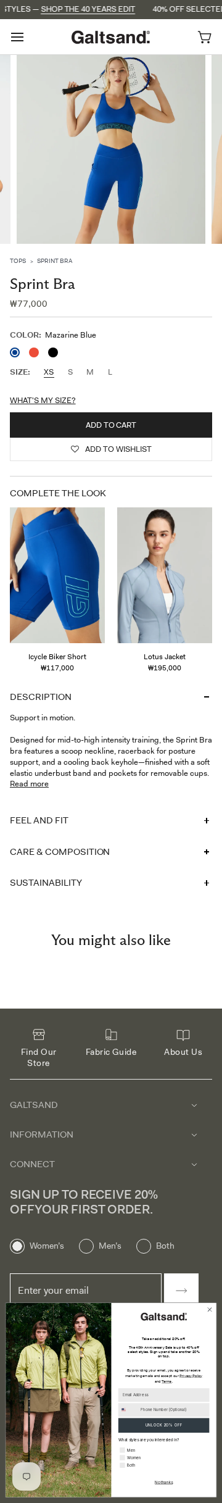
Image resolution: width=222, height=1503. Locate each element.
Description (41, 697)
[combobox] (128, 1410)
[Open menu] (28, 36)
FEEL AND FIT (39, 820)
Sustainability (46, 882)
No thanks (164, 1482)
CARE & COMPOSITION (60, 852)
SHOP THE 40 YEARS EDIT (71, 9)
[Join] (181, 1290)
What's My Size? (43, 400)
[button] (111, 449)
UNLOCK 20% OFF (164, 1425)
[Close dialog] (209, 1309)
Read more (29, 783)
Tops (18, 260)
